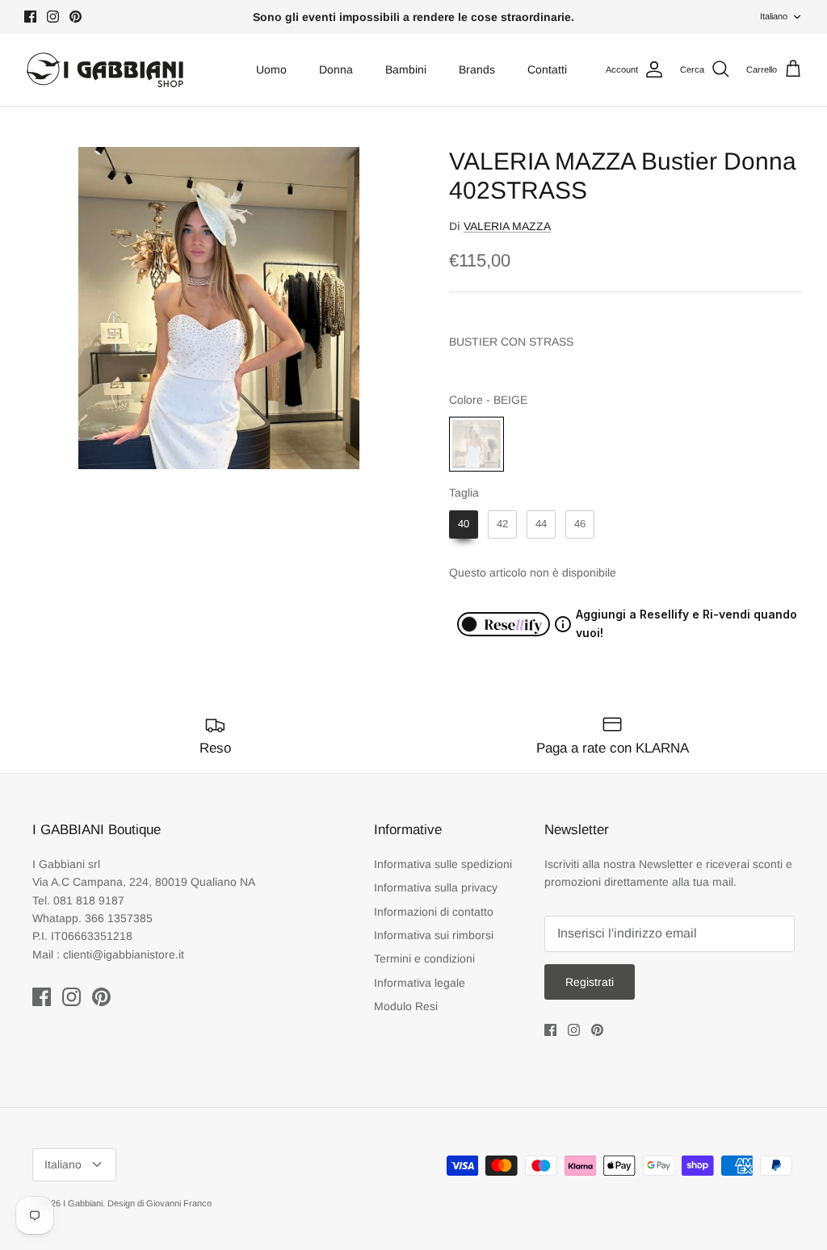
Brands (477, 69)
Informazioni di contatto (433, 911)
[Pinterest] (75, 16)
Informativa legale (419, 982)
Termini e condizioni (424, 958)
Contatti (547, 69)
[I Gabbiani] (105, 70)
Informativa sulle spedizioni (443, 864)
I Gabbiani (83, 1203)
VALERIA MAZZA (507, 226)
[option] (219, 308)
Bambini (405, 69)
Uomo (271, 69)
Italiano (773, 16)
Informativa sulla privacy (435, 887)
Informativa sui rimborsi (433, 935)
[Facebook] (30, 16)
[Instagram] (53, 16)
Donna (336, 69)
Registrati (589, 981)
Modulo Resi (406, 1006)
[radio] (476, 444)
